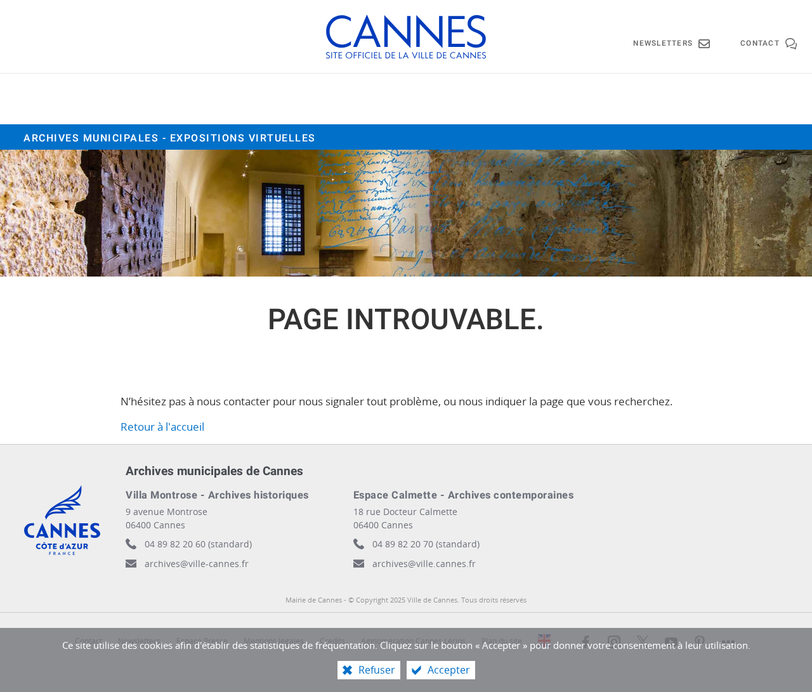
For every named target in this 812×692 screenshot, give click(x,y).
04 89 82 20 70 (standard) (426, 544)
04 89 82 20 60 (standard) (198, 544)
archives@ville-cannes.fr (197, 564)
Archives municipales (169, 138)
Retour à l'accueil (162, 426)
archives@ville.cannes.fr (424, 564)
